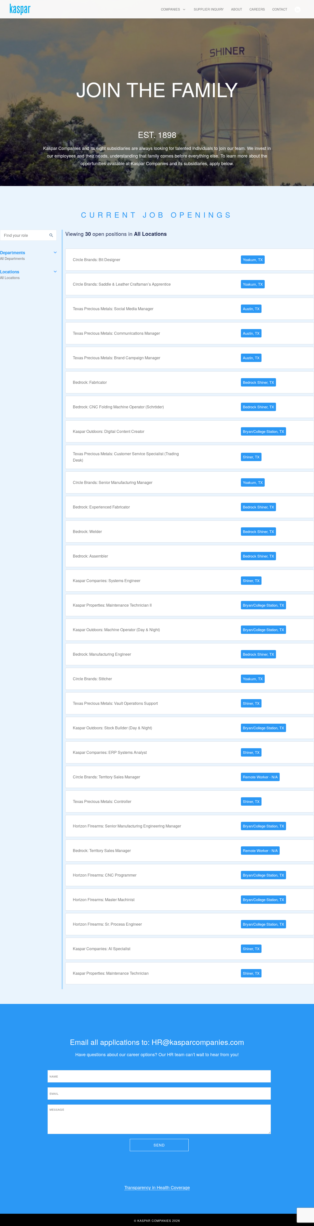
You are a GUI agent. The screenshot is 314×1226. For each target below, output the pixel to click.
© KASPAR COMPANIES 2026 (157, 1220)
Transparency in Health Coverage (157, 1187)
